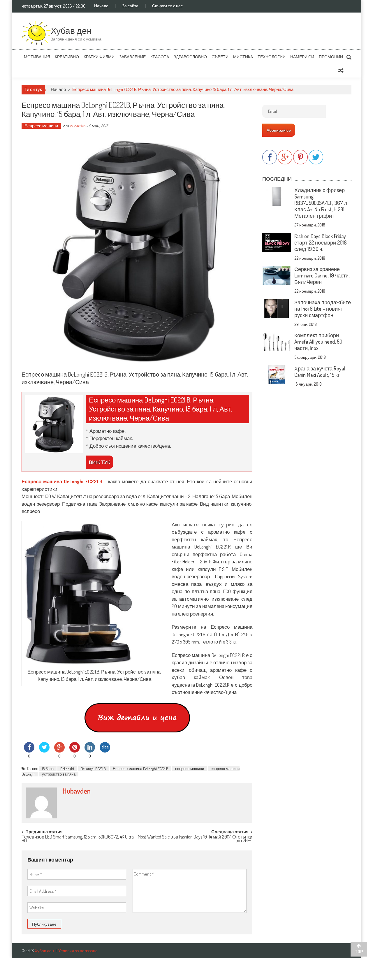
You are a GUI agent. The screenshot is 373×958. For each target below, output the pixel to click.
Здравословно (190, 56)
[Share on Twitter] (44, 751)
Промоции (331, 56)
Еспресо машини (41, 126)
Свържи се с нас (167, 6)
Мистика (243, 56)
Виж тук (99, 462)
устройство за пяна (58, 774)
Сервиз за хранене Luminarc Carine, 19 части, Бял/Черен (321, 275)
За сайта (130, 6)
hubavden (77, 125)
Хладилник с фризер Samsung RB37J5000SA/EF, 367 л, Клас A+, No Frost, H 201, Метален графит (321, 203)
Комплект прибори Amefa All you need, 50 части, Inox (318, 341)
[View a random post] (341, 70)
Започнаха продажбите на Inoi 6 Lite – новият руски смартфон (322, 308)
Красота (159, 56)
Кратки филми (99, 56)
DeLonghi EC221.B (93, 768)
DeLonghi (67, 768)
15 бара (48, 768)
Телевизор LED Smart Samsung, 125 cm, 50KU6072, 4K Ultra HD (78, 839)
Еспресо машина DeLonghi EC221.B (140, 768)
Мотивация (37, 56)
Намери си (302, 56)
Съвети (220, 56)
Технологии (272, 56)
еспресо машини (189, 768)
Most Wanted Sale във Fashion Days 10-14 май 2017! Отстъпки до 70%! (195, 839)
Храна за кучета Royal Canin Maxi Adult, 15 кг (319, 371)
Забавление (132, 56)
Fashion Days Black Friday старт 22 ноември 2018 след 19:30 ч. (320, 242)
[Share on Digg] (105, 751)
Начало (101, 6)
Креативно (67, 56)
